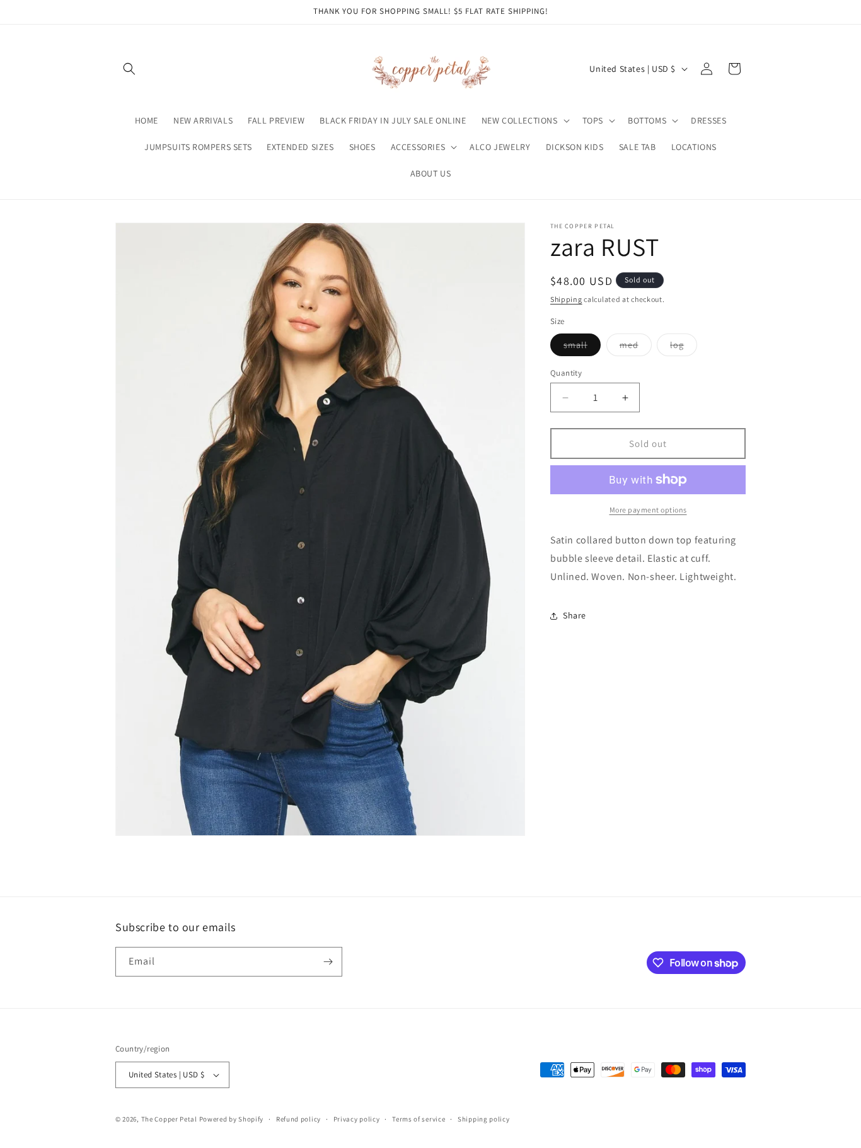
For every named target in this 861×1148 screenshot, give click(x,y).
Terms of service (418, 1119)
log (683, 347)
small (582, 347)
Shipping (566, 299)
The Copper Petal (169, 1119)
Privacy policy (356, 1119)
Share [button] (574, 615)
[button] (129, 69)
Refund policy (298, 1119)
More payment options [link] (648, 509)
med (636, 347)
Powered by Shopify (231, 1119)
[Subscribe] (328, 962)
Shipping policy (484, 1119)
